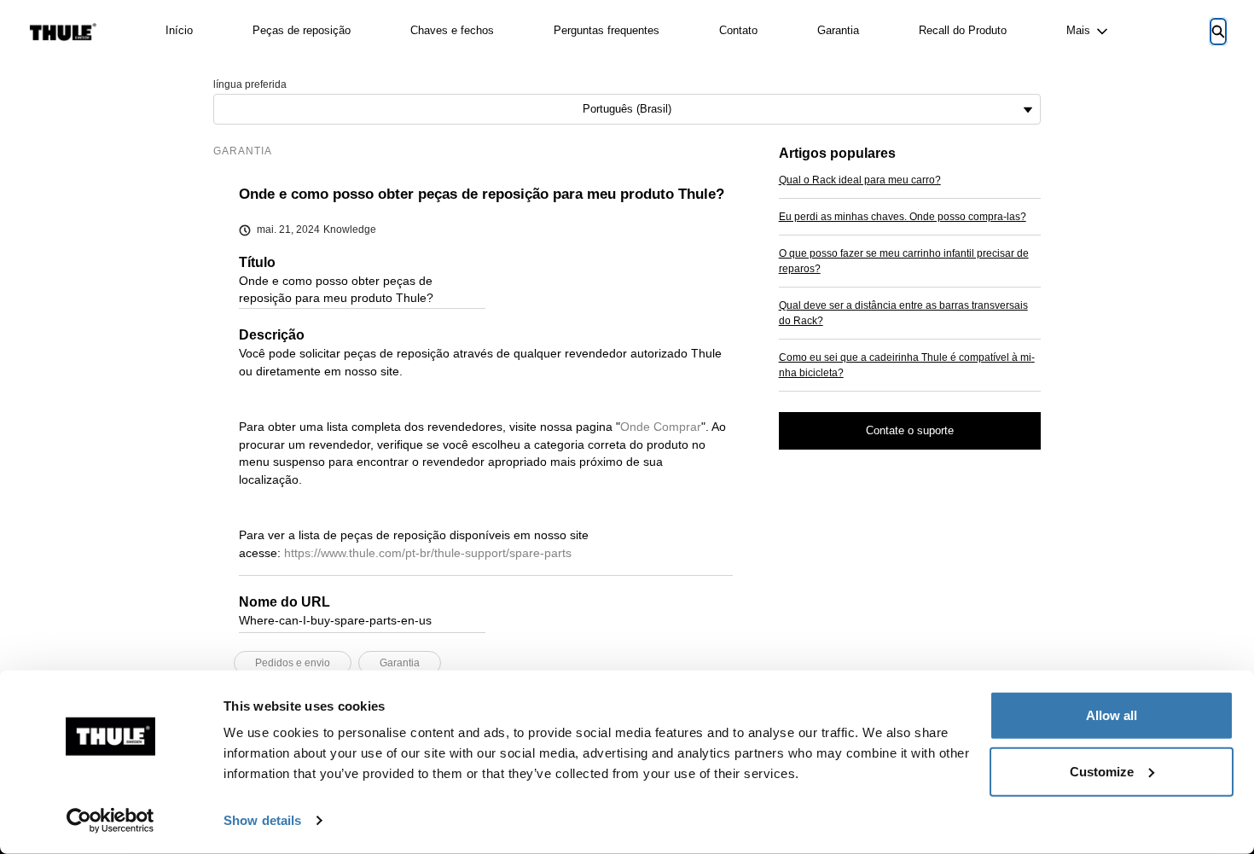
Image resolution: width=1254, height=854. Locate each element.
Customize (1102, 771)
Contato (738, 30)
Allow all (1111, 715)
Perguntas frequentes (606, 30)
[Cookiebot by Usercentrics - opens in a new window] (110, 821)
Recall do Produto (963, 30)
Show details (262, 820)
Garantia (838, 30)
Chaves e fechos (452, 30)
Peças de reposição (302, 30)
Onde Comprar (660, 427)
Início (179, 30)
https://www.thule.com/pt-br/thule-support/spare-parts (428, 553)
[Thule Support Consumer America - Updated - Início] (63, 32)
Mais (1078, 30)
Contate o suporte (910, 430)
